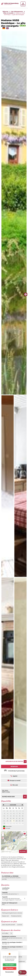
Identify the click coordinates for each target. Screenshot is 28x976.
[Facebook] (25, 796)
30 (13, 811)
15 (19, 816)
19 (10, 818)
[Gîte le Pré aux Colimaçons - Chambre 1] (7, 486)
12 (10, 816)
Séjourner (5, 11)
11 (7, 816)
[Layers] (24, 833)
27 (4, 811)
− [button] (2, 835)
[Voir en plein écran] (3, 838)
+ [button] (2, 833)
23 (22, 818)
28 (7, 811)
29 (10, 811)
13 (13, 816)
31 (16, 811)
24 (4, 821)
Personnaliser (9, 972)
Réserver (14, 766)
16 (22, 816)
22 (19, 818)
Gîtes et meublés (8, 13)
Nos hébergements (17, 11)
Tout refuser (9, 968)
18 (7, 818)
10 (4, 816)
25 (7, 821)
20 (13, 818)
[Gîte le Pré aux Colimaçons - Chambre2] (20, 668)
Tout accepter (9, 964)
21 (16, 818)
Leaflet (25, 846)
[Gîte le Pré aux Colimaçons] (20, 486)
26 (10, 821)
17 (4, 818)
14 (16, 816)
